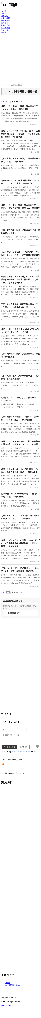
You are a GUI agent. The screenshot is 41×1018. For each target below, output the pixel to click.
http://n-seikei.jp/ (7, 1005)
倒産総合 (4, 13)
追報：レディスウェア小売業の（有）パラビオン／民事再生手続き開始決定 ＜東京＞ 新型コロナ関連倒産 (20, 543)
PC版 (7, 980)
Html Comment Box (20, 752)
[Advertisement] (20, 60)
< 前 (2, 102)
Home (7, 983)
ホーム (3, 11)
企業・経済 (5, 18)
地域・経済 (5, 21)
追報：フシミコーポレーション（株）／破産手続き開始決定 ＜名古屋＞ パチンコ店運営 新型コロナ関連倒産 (20, 134)
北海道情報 (5, 25)
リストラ (4, 30)
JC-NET (3, 85)
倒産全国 (4, 16)
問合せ (3, 33)
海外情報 (4, 23)
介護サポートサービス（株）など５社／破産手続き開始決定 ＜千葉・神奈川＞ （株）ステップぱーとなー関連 (20, 279)
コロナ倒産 (5, 28)
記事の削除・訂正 (12, 985)
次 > (22, 102)
